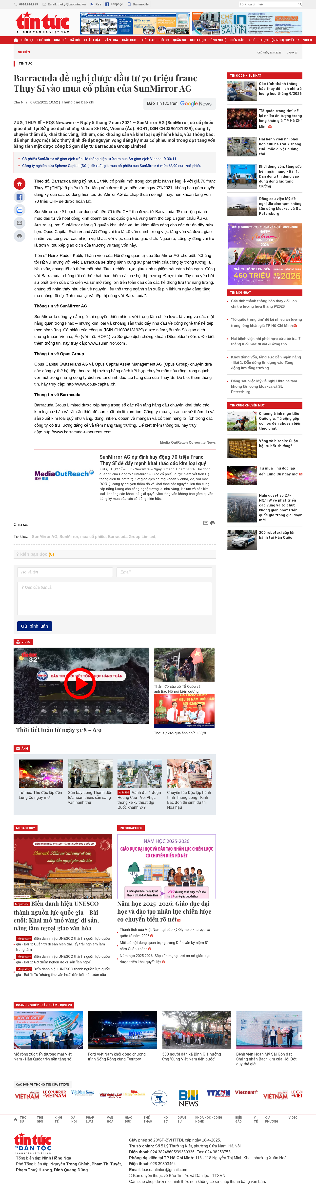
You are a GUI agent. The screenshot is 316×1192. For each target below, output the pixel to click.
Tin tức (25, 63)
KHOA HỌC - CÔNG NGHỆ (208, 40)
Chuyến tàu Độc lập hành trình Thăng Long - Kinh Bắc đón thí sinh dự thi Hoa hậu (189, 800)
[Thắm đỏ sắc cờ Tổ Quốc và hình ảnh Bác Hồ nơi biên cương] (184, 665)
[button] (209, 774)
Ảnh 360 (124, 792)
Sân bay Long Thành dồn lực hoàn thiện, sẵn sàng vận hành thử (90, 797)
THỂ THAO (148, 40)
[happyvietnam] (123, 1093)
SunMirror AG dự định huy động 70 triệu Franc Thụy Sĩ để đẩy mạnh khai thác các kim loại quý (152, 460)
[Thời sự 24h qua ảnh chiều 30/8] (184, 711)
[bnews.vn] (180, 1098)
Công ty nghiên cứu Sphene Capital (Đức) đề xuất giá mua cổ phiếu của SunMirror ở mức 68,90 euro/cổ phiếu (111, 166)
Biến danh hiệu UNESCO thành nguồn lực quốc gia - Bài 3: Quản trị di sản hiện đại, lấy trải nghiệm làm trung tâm (63, 944)
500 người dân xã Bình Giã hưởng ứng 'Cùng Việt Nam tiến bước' (191, 1056)
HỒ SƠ (164, 40)
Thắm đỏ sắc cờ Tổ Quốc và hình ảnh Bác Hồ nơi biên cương (181, 689)
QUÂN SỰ (179, 40)
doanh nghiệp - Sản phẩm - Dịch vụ (44, 1005)
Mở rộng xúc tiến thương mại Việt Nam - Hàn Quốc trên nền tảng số (43, 1056)
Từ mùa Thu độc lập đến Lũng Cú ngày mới (40, 795)
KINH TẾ (60, 40)
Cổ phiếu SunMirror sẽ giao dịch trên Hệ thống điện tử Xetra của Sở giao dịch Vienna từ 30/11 (99, 159)
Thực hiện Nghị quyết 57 (279, 40)
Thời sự (26, 40)
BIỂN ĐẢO (237, 40)
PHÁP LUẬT (92, 40)
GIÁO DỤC (129, 40)
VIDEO (307, 40)
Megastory (21, 904)
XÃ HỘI (75, 40)
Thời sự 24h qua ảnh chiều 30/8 (180, 733)
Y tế (251, 40)
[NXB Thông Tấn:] (151, 1098)
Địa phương (271, 1119)
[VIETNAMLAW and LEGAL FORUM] (100, 1096)
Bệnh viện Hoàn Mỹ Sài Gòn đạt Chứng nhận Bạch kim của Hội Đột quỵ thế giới (266, 1059)
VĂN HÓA (111, 40)
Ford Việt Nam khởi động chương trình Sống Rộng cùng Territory (117, 1056)
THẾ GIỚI (43, 40)
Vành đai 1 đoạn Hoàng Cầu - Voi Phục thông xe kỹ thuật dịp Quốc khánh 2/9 (139, 800)
